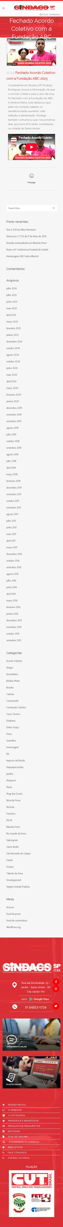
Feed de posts (13, 913)
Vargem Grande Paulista (18, 886)
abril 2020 (11, 381)
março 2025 (12, 321)
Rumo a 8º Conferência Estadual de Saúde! (27, 249)
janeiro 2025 (12, 334)
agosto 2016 (12, 574)
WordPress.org (13, 927)
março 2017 (11, 547)
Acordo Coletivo (14, 660)
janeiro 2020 (12, 401)
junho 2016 (11, 587)
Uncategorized (13, 880)
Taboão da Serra (14, 873)
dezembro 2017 (14, 487)
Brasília (9, 687)
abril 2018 (11, 467)
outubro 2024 (13, 348)
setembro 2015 (13, 640)
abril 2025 (11, 315)
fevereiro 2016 (13, 607)
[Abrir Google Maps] (31, 999)
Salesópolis (12, 840)
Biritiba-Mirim (13, 680)
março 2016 (12, 600)
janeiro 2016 (12, 613)
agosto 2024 (12, 354)
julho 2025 (11, 295)
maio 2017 (11, 534)
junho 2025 (11, 301)
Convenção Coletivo (16, 707)
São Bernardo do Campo (18, 853)
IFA (7, 753)
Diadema (10, 720)
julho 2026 (11, 288)
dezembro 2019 (14, 408)
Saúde (9, 860)
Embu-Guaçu (12, 727)
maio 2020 (11, 374)
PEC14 (9, 820)
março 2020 (12, 388)
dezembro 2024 (14, 341)
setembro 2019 (13, 421)
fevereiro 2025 (13, 328)
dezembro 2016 (14, 554)
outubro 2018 (12, 441)
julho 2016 (11, 580)
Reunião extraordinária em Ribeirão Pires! (26, 243)
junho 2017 (11, 527)
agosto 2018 (12, 454)
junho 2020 (12, 368)
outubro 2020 (13, 361)
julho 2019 (11, 434)
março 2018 (12, 474)
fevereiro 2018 (13, 481)
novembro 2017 (13, 494)
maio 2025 (11, 308)
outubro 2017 (12, 500)
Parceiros (10, 813)
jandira (9, 773)
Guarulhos (11, 740)
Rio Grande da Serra (16, 833)
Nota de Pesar (13, 800)
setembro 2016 (13, 567)
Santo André (12, 846)
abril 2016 (11, 593)
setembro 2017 (13, 507)
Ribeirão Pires (13, 826)
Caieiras (10, 694)
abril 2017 (10, 540)
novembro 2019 (14, 414)
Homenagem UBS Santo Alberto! (22, 256)
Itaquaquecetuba (14, 767)
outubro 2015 (12, 633)
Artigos (9, 667)
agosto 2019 (12, 427)
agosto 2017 (12, 514)
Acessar (10, 907)
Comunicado (12, 700)
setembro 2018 (13, 447)
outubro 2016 (12, 560)
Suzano (10, 866)
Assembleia (12, 674)
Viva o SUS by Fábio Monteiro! (21, 229)
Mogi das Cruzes (14, 793)
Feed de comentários (16, 920)
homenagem (12, 747)
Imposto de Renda (15, 760)
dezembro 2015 (14, 620)
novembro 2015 (14, 627)
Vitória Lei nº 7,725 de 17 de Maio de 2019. (26, 236)
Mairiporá (11, 780)
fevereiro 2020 (13, 394)
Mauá (9, 787)
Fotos (9, 734)
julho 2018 (11, 461)
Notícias (10, 807)
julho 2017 (11, 520)
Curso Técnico (13, 714)
